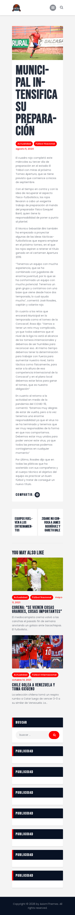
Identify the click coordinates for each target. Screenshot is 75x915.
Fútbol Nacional (45, 143)
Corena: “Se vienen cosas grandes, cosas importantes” (37, 610)
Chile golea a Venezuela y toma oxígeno (33, 687)
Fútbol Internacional (44, 674)
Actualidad (24, 143)
